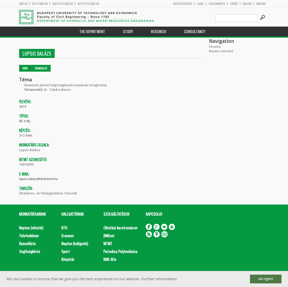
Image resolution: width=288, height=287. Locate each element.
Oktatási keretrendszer (121, 227)
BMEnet (109, 235)
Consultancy (194, 31)
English (247, 3)
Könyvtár (67, 259)
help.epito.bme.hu (88, 3)
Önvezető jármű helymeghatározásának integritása (65, 85)
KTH (64, 227)
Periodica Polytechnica (120, 251)
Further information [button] (159, 278)
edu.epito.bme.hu (62, 3)
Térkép (234, 3)
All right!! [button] (266, 279)
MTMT (108, 243)
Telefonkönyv (216, 3)
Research (158, 31)
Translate (40, 68)
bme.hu (23, 3)
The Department (92, 31)
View (25, 68)
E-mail (200, 3)
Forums (215, 46)
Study (128, 31)
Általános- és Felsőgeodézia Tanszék (48, 193)
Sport (65, 251)
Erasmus (67, 235)
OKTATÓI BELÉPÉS (182, 3)
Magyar (261, 3)
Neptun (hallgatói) (74, 243)
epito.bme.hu (40, 3)
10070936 (26, 164)
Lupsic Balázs (29, 150)
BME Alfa (110, 259)
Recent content (221, 51)
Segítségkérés (29, 251)
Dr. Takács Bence (57, 89)
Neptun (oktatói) (31, 227)
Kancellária (27, 243)
